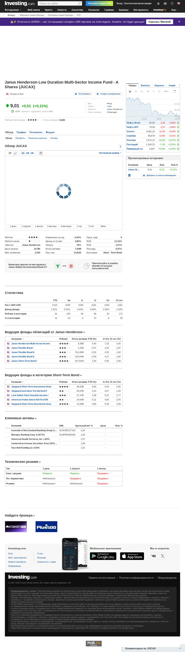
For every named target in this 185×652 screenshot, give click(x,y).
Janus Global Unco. (138, 169)
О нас (40, 553)
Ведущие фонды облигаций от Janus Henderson (44, 332)
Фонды (11, 15)
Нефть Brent (133, 123)
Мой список (34, 10)
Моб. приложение (17, 558)
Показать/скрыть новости (41, 153)
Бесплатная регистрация (137, 3)
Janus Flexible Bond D (22, 356)
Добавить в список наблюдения (161, 175)
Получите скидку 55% (99, 3)
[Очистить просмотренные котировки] (129, 174)
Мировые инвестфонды (32, 15)
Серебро (131, 136)
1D (22, 153)
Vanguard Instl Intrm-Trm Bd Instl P (29, 391)
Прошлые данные (37, 138)
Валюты (145, 85)
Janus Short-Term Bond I (24, 361)
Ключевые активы (19, 418)
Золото (130, 131)
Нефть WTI (132, 127)
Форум (50, 132)
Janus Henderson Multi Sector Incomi (30, 343)
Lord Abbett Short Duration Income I (29, 395)
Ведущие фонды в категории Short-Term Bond (42, 375)
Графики (109, 10)
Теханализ (93, 10)
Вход (119, 3)
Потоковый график (109, 153)
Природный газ (135, 149)
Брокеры (123, 10)
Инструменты (141, 10)
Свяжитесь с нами (46, 562)
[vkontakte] (153, 556)
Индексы (159, 85)
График (21, 132)
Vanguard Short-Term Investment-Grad (31, 386)
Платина (131, 140)
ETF (79, 15)
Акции (172, 85)
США (109, 106)
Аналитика (77, 10)
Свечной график (10, 153)
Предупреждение (167, 577)
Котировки (12, 9)
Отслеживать (85, 94)
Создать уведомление (110, 94)
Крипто (48, 10)
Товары (132, 85)
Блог (10, 553)
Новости (61, 10)
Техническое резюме (21, 462)
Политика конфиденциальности (136, 577)
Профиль (20, 138)
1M (32, 153)
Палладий (132, 144)
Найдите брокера (19, 515)
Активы (54, 138)
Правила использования (102, 577)
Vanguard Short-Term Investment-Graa (31, 404)
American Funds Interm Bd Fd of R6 (29, 399)
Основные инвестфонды (60, 15)
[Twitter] (162, 556)
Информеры (14, 566)
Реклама (41, 558)
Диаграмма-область (15, 153)
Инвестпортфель (17, 562)
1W (27, 153)
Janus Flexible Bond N (22, 352)
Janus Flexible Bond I (22, 348)
